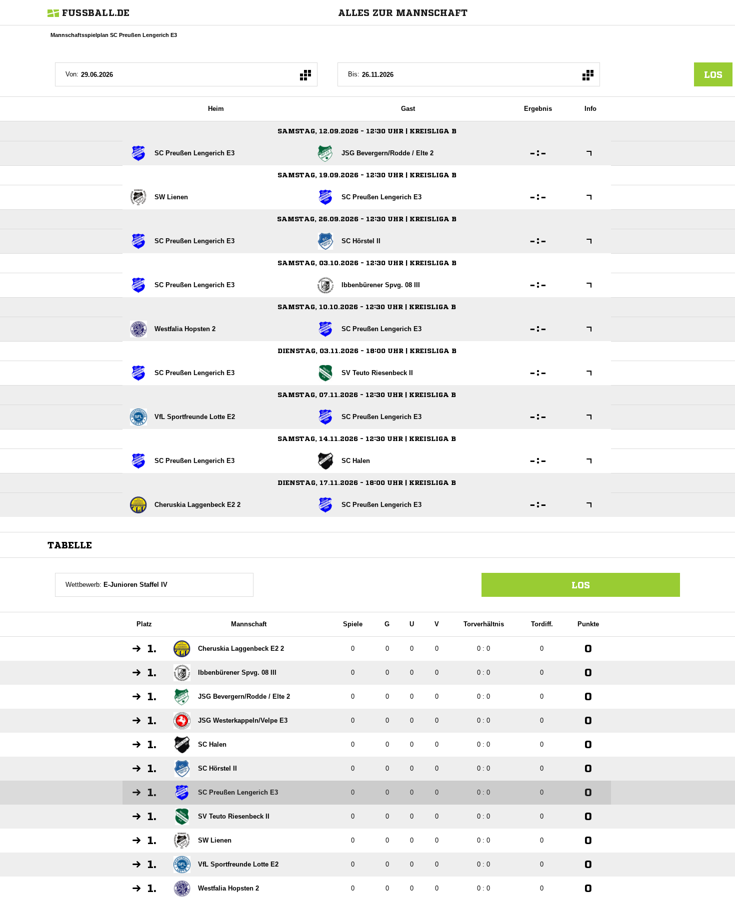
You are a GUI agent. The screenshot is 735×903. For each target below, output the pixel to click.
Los (581, 584)
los (713, 74)
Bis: (354, 74)
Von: (72, 74)
